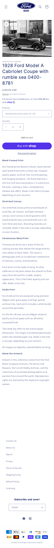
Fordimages (22, 542)
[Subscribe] (42, 507)
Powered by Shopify (35, 542)
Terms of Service (14, 468)
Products (6, 108)
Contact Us (11, 441)
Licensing (10, 488)
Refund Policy (12, 481)
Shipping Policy (13, 474)
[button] (6, 7)
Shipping (5, 94)
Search (9, 454)
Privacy (9, 461)
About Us (10, 447)
